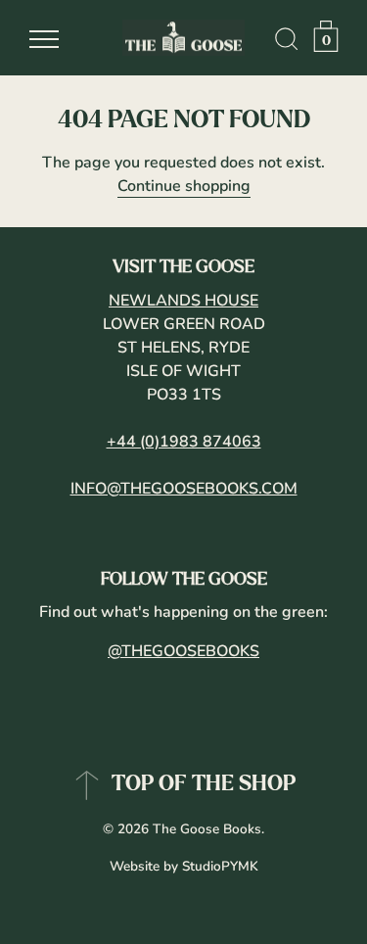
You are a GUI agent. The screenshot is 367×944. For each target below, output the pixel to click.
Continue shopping (184, 186)
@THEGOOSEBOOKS (183, 651)
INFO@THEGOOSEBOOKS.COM (184, 488)
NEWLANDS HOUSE (183, 300)
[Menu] (44, 39)
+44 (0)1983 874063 (184, 441)
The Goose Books (207, 829)
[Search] (286, 42)
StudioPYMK (220, 866)
